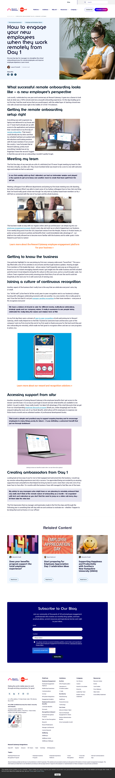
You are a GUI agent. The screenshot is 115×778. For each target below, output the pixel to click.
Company (73, 9)
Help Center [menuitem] (97, 691)
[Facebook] (18, 693)
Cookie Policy (40, 771)
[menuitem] (49, 681)
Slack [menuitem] (36, 747)
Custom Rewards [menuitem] (46, 730)
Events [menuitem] (95, 683)
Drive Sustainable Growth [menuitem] (66, 722)
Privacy (31, 771)
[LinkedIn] (14, 693)
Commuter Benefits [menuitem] (47, 706)
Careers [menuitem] (78, 683)
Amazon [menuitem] (23, 747)
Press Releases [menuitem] (97, 689)
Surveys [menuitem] (44, 693)
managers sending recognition (43, 298)
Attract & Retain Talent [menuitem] (65, 710)
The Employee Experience (15, 22)
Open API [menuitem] (10, 747)
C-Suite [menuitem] (61, 691)
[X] (9, 693)
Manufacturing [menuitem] (63, 696)
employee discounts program (35, 407)
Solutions (45, 9)
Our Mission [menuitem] (79, 681)
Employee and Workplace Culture (34, 22)
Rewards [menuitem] (44, 722)
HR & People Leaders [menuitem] (64, 683)
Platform (36, 9)
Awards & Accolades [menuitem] (81, 686)
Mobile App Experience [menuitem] (48, 688)
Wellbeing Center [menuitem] (46, 738)
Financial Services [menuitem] (63, 702)
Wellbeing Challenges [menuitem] (47, 741)
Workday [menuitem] (42, 747)
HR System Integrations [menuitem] (48, 696)
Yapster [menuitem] (17, 747)
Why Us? (54, 9)
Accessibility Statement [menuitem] (100, 694)
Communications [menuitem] (46, 691)
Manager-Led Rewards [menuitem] (48, 727)
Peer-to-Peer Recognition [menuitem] (49, 719)
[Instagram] (23, 693)
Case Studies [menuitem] (97, 686)
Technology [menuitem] (62, 704)
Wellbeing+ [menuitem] (45, 735)
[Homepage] (17, 9)
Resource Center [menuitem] (98, 681)
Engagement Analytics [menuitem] (48, 699)
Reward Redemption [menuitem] (47, 724)
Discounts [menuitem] (44, 709)
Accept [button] (57, 774)
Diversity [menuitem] (78, 689)
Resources (64, 9)
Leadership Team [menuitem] (80, 691)
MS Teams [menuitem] (30, 747)
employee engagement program (18, 228)
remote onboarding (14, 132)
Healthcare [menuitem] (62, 699)
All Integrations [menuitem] (51, 747)
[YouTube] (27, 693)
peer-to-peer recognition (44, 318)
